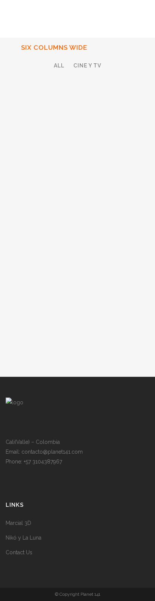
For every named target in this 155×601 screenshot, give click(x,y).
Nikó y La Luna (23, 538)
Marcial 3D (18, 523)
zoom (62, 272)
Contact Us (19, 552)
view (93, 272)
